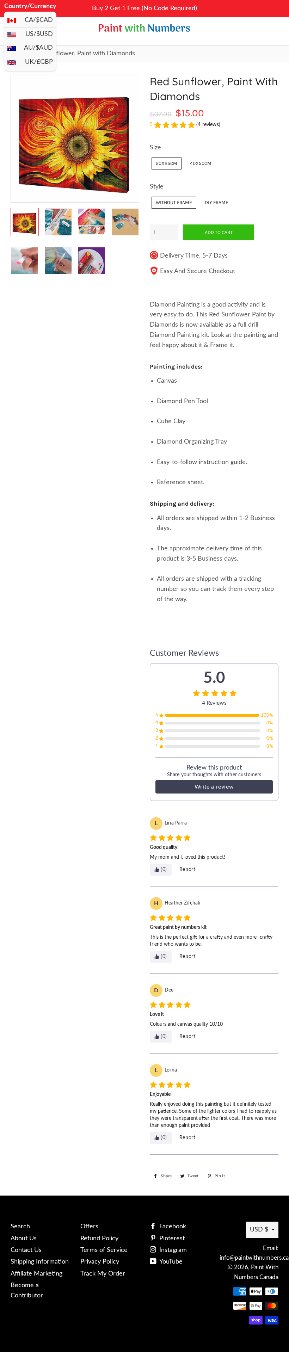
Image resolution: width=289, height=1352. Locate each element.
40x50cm (200, 163)
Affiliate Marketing (36, 1274)
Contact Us (26, 1250)
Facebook (172, 1226)
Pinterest (171, 1238)
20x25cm (166, 163)
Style (157, 187)
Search (20, 1226)
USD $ (259, 1230)
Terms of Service (104, 1250)
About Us (24, 1238)
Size (155, 147)
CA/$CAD (39, 20)
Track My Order (102, 1274)
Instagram (172, 1250)
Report (187, 869)
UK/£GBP (39, 62)
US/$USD (39, 34)
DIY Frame (216, 202)
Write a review (214, 787)
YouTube (170, 1262)
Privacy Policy (99, 1262)
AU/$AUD (38, 48)
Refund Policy (99, 1238)
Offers (89, 1226)
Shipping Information (40, 1262)
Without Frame (174, 202)
